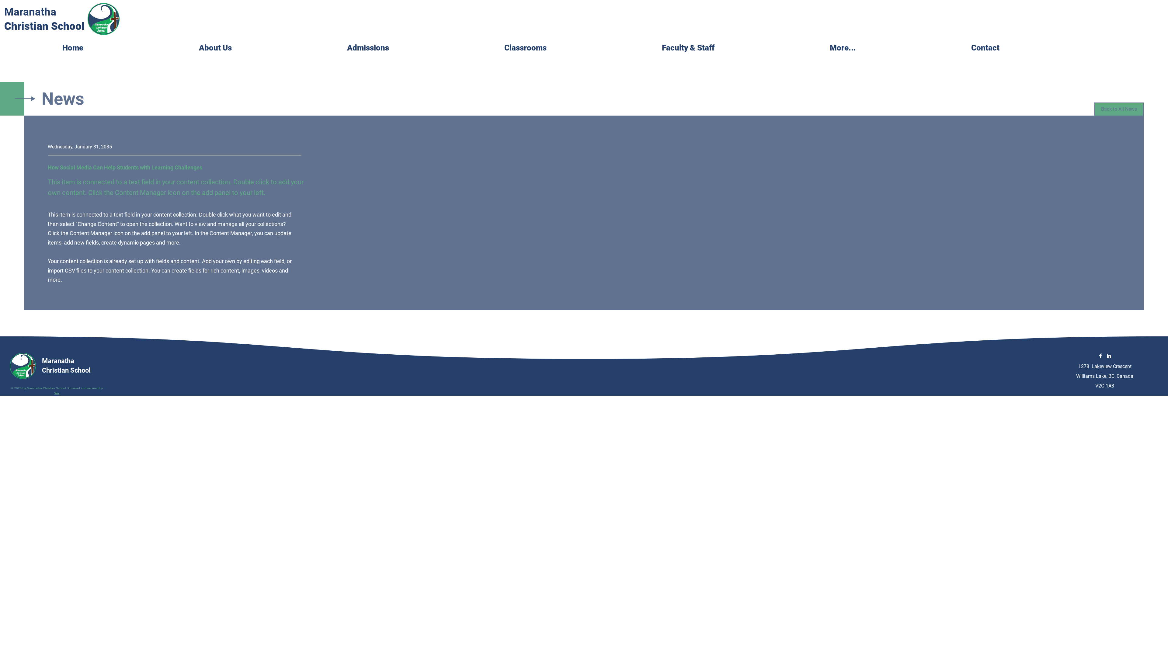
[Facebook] (1100, 356)
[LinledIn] (1109, 356)
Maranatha (30, 12)
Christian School (44, 26)
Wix (56, 393)
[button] (578, 46)
